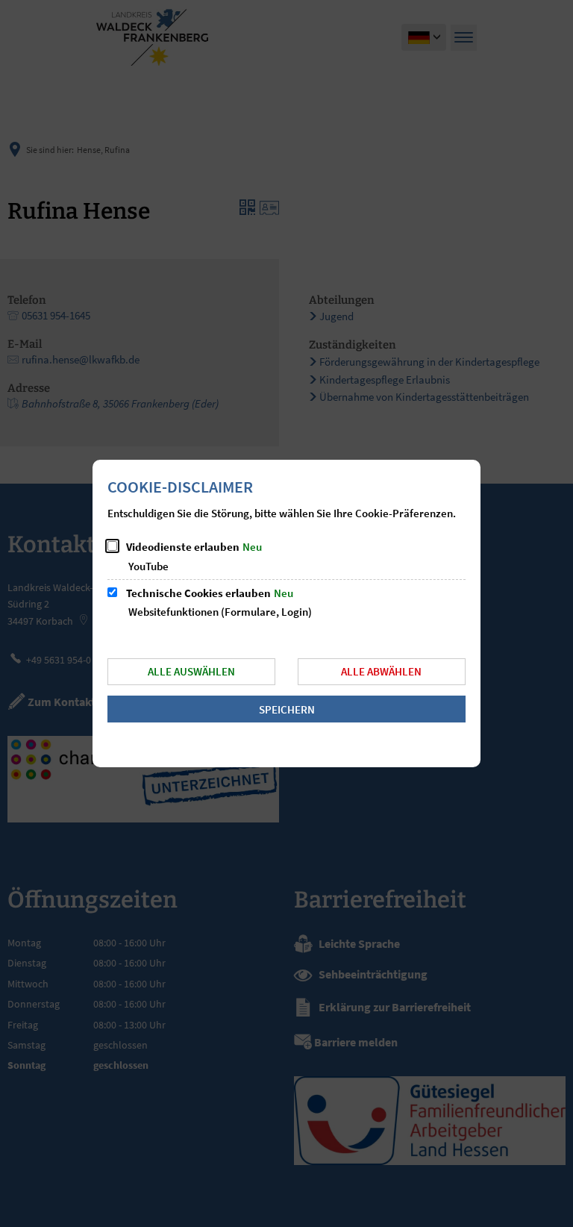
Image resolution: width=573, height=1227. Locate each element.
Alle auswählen (191, 671)
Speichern (287, 709)
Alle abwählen (381, 671)
